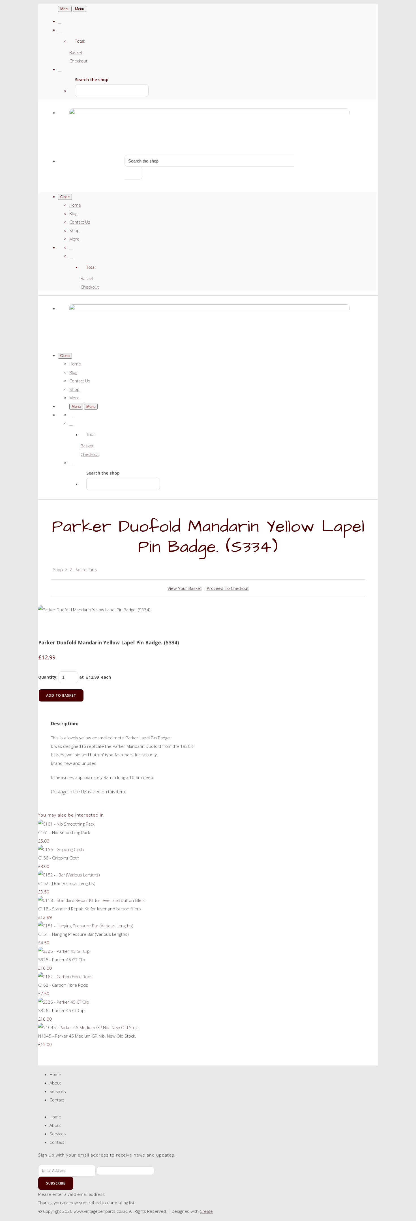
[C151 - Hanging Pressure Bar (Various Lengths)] (85, 925)
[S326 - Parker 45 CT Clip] (63, 1002)
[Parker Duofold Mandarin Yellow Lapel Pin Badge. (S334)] (46, 626)
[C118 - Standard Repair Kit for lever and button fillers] (91, 900)
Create (206, 1211)
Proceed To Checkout (228, 588)
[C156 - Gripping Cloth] (61, 849)
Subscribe (55, 1183)
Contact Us (79, 222)
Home (75, 205)
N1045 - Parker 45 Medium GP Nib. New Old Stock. (87, 1036)
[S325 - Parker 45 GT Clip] (64, 951)
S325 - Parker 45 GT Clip (61, 959)
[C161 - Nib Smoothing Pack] (66, 824)
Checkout (78, 61)
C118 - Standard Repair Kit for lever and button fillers (89, 909)
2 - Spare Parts (83, 569)
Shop (74, 230)
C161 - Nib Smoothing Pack (64, 832)
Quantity (47, 677)
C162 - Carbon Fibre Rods (63, 985)
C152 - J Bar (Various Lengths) (66, 883)
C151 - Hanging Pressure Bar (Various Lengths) (83, 934)
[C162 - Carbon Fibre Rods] (65, 976)
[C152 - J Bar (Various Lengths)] (69, 875)
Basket (75, 52)
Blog (73, 213)
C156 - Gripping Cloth (58, 858)
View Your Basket (185, 588)
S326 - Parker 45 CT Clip (61, 1010)
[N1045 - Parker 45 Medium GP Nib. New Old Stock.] (89, 1027)
